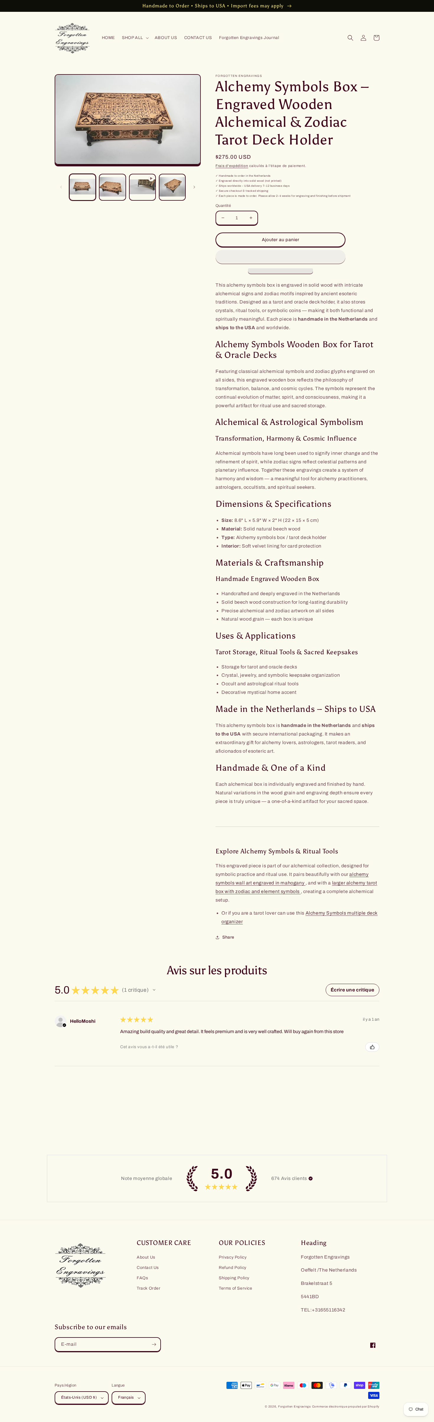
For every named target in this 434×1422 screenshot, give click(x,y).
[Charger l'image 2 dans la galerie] (112, 187)
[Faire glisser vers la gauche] (61, 187)
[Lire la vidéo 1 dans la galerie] (142, 187)
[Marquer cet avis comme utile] (372, 1047)
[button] (134, 38)
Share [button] (228, 937)
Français (126, 1397)
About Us (146, 1257)
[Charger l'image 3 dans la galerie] (172, 187)
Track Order (149, 1288)
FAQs (142, 1278)
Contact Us (148, 1267)
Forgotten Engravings (294, 1406)
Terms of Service (235, 1288)
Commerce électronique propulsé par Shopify (345, 1406)
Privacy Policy (233, 1257)
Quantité (223, 206)
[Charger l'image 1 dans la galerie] (82, 187)
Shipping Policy (234, 1278)
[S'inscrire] (153, 1344)
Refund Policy (233, 1267)
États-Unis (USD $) (79, 1397)
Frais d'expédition (232, 166)
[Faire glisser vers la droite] (194, 187)
